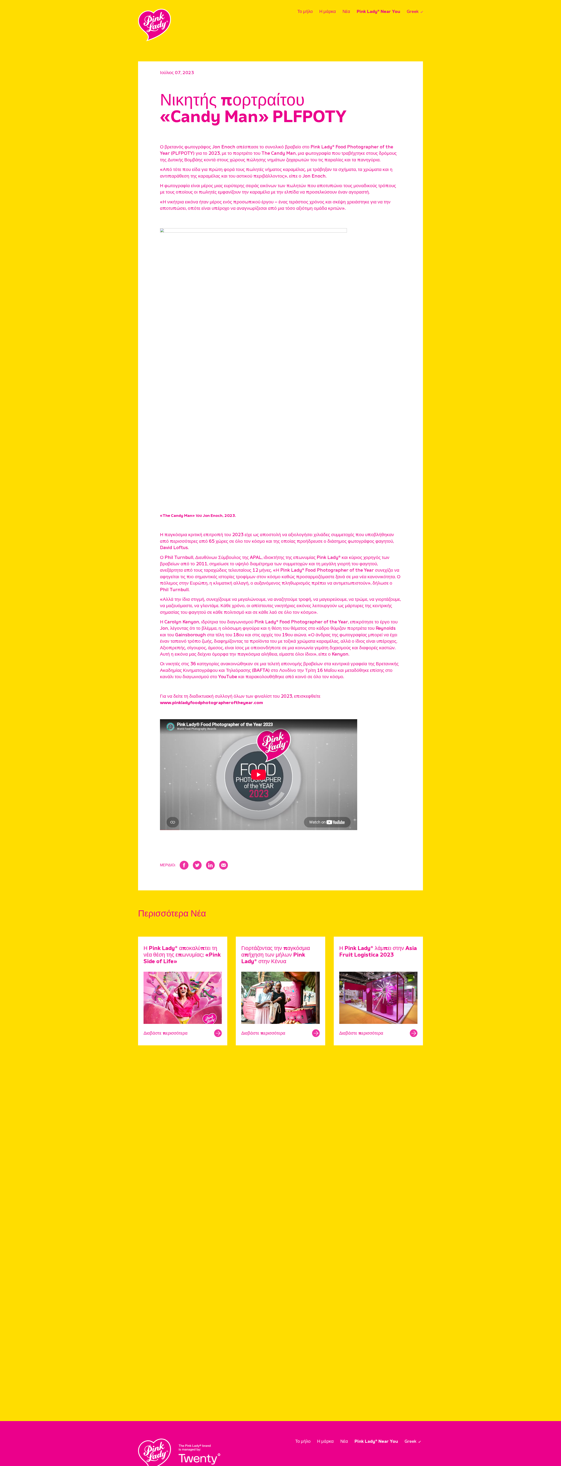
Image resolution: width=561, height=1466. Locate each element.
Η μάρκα (327, 12)
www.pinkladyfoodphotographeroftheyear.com (211, 703)
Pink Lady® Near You (378, 12)
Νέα (346, 12)
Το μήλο (305, 12)
